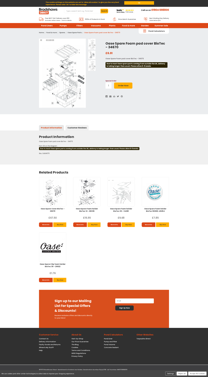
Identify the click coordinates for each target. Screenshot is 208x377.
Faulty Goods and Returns (49, 344)
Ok (139, 3)
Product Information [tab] (51, 127)
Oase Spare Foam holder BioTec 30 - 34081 (121, 210)
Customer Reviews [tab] (77, 127)
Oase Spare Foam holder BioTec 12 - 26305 (87, 210)
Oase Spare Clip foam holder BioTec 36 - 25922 (53, 265)
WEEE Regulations (79, 353)
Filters (79, 25)
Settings (170, 373)
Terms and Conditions (81, 350)
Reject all (182, 373)
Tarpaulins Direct (143, 339)
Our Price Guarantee (80, 342)
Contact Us (43, 339)
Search (104, 11)
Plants (112, 25)
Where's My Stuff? (46, 347)
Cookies (75, 347)
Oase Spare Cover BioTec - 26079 (53, 210)
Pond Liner (108, 339)
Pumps (63, 25)
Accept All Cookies (197, 373)
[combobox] (82, 11)
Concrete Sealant (111, 347)
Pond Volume (109, 344)
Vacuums (96, 25)
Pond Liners (47, 25)
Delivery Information (47, 342)
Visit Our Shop (77, 339)
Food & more (128, 25)
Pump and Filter (110, 342)
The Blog (75, 344)
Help (41, 350)
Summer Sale (161, 25)
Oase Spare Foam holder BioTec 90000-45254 (155, 210)
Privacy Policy (77, 356)
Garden (145, 25)
